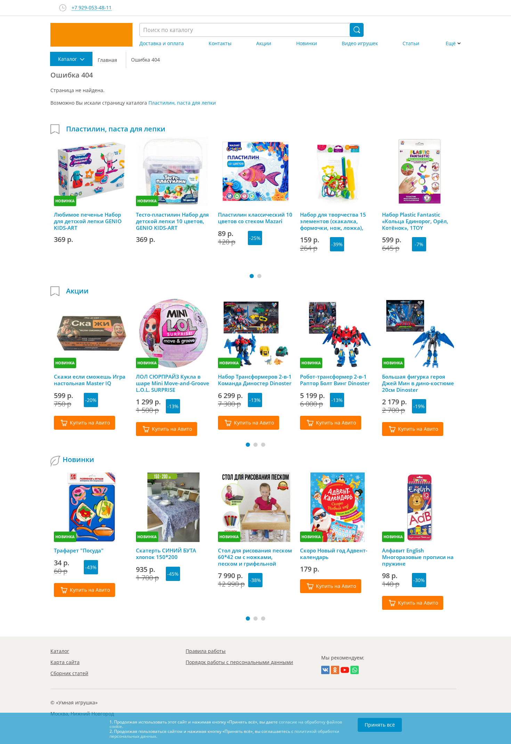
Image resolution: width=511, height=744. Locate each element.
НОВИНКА (65, 200)
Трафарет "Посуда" (79, 550)
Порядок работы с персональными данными (239, 662)
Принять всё (380, 724)
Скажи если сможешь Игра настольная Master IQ (89, 380)
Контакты (220, 43)
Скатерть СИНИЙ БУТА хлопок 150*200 (166, 553)
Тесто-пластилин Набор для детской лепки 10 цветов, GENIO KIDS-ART (172, 221)
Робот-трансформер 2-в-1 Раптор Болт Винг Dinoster (335, 380)
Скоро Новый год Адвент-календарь (333, 553)
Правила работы (206, 651)
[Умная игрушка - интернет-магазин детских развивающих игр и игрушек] (91, 35)
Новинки (306, 43)
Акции (263, 43)
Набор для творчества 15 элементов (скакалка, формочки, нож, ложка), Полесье (333, 221)
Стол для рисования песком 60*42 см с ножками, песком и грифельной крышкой (255, 557)
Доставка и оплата (161, 43)
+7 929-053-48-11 (92, 8)
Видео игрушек (360, 43)
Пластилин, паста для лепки (182, 102)
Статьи (411, 43)
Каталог (59, 651)
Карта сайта (65, 662)
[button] (252, 276)
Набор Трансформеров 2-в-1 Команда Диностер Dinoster (255, 380)
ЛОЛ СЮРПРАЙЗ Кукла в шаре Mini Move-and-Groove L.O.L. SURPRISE (172, 383)
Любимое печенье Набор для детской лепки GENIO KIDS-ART (88, 221)
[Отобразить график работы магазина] (62, 7)
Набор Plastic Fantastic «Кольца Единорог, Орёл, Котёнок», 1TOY (415, 221)
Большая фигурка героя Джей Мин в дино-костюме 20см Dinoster (418, 383)
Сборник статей (69, 673)
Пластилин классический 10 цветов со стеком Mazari (255, 218)
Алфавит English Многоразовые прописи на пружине (418, 557)
